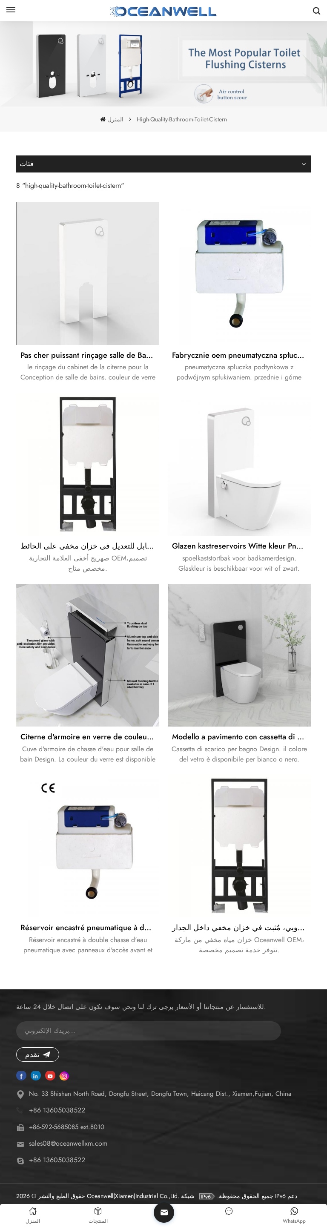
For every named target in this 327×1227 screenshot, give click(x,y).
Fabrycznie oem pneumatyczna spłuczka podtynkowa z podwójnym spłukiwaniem (241, 355)
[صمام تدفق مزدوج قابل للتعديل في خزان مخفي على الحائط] (87, 464)
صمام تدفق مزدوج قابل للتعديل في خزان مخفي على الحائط (89, 546)
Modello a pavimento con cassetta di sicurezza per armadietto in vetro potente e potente (241, 737)
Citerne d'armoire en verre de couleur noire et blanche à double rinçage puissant (89, 737)
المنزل (115, 119)
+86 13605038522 (57, 1110)
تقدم (32, 1054)
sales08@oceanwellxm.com (68, 1143)
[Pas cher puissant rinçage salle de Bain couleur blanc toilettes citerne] (87, 273)
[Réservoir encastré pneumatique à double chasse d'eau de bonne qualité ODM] (87, 846)
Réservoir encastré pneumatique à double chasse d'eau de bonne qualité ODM (89, 927)
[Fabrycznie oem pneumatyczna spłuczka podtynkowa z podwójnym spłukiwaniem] (239, 273)
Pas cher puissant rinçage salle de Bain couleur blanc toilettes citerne (89, 355)
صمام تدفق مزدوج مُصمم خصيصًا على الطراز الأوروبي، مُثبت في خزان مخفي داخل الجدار (241, 927)
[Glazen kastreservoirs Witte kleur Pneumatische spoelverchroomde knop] (239, 464)
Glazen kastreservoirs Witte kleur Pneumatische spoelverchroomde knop (241, 546)
